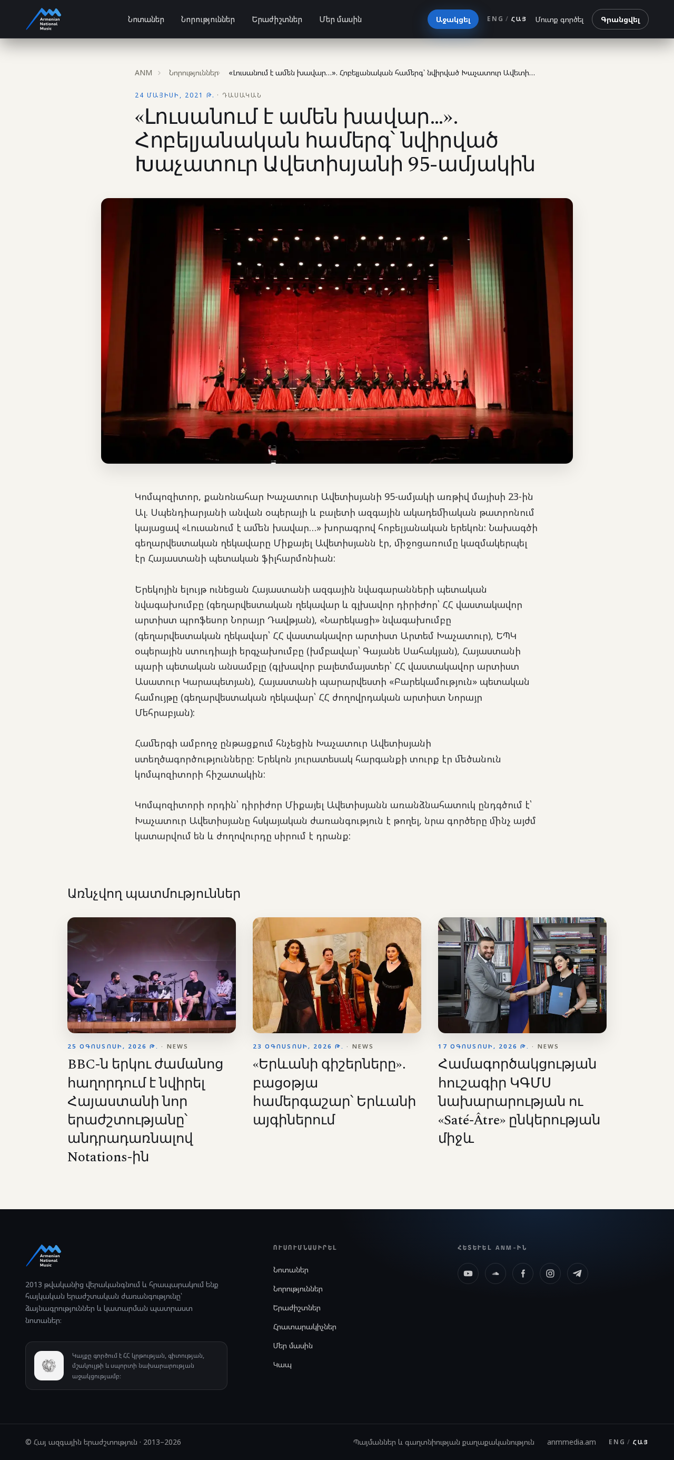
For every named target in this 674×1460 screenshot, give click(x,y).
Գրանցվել (620, 19)
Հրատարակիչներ (304, 1326)
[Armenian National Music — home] (43, 19)
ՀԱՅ (519, 18)
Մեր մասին (340, 19)
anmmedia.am (571, 1442)
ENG (495, 18)
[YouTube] (468, 1273)
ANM (143, 72)
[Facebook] (522, 1273)
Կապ (282, 1364)
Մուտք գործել (559, 19)
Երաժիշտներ (277, 19)
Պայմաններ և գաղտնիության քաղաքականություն (443, 1442)
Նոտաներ (146, 19)
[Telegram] (577, 1273)
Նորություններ (208, 19)
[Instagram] (550, 1273)
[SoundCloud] (495, 1273)
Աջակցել (453, 19)
